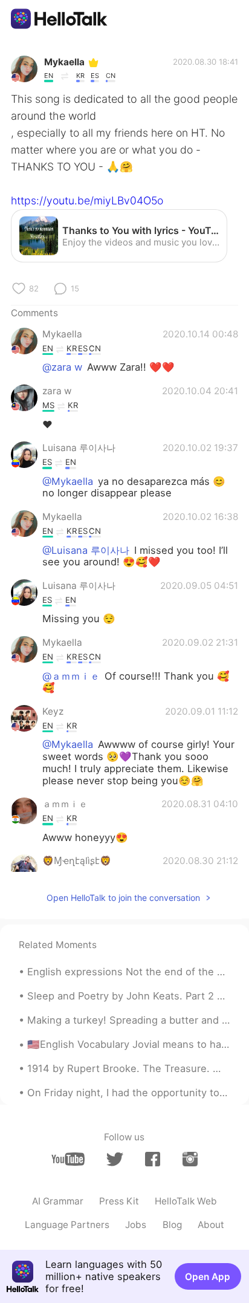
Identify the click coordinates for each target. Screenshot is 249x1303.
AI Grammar (57, 1201)
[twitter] (114, 1159)
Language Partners (67, 1224)
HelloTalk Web (186, 1201)
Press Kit (119, 1201)
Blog (172, 1224)
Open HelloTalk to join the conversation (123, 897)
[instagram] (190, 1159)
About (211, 1224)
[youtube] (68, 1159)
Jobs (135, 1224)
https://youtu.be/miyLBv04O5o (87, 200)
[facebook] (152, 1159)
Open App (207, 1276)
